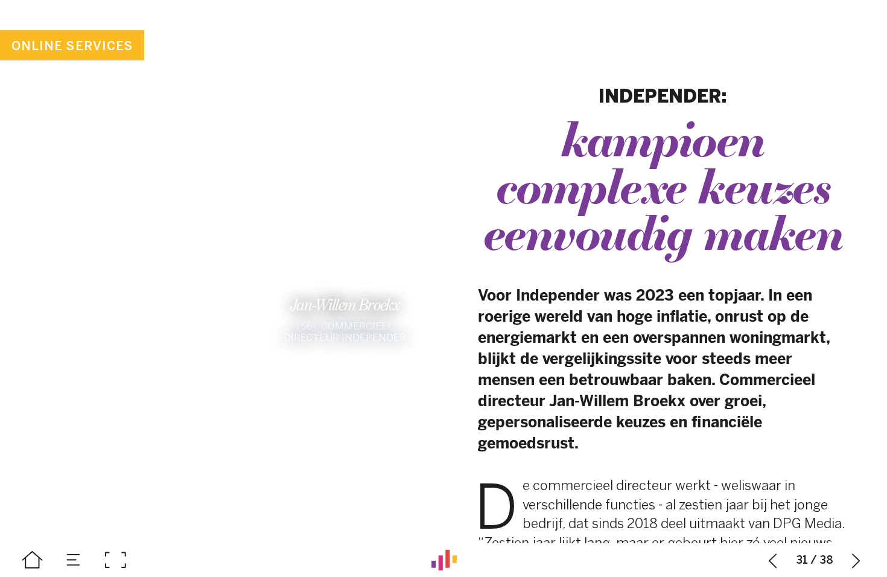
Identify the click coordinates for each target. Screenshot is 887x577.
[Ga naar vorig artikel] (773, 560)
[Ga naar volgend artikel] (856, 560)
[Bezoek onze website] (444, 560)
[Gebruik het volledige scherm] (115, 560)
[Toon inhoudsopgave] (74, 560)
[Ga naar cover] (32, 560)
